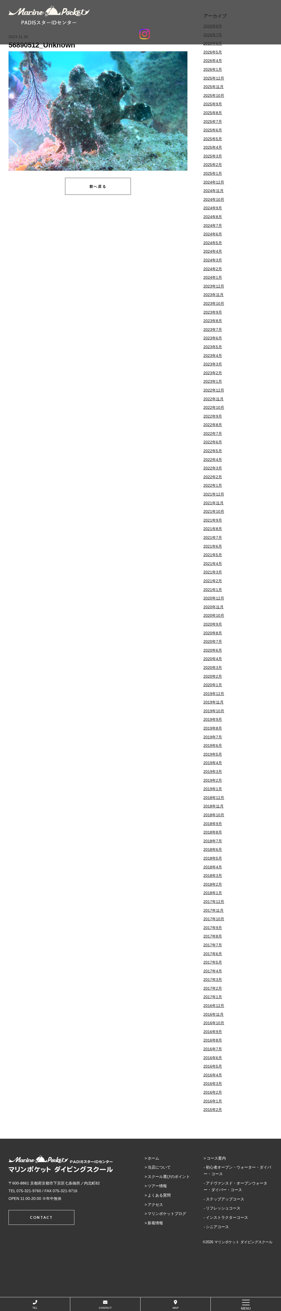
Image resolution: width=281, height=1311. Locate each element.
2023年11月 (213, 294)
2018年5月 (212, 858)
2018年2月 (212, 884)
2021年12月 (213, 494)
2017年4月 (212, 971)
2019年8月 (212, 728)
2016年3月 (212, 1083)
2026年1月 (212, 69)
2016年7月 (212, 1049)
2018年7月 (212, 841)
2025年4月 (212, 147)
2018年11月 (213, 806)
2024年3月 (212, 260)
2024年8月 (212, 217)
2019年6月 (212, 745)
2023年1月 (212, 381)
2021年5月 (212, 555)
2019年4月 (212, 763)
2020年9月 (212, 624)
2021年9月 (212, 520)
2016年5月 (212, 1066)
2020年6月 (212, 650)
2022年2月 (212, 477)
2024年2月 (212, 269)
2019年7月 (212, 737)
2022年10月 (213, 407)
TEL (35, 1307)
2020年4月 (212, 659)
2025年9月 (212, 104)
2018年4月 (212, 867)
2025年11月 (213, 87)
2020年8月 (212, 633)
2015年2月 (212, 1109)
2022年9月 (212, 416)
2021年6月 (212, 546)
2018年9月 (212, 824)
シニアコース (217, 1227)
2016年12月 (213, 1005)
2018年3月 (212, 875)
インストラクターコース (227, 1217)
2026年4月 (212, 60)
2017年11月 (213, 910)
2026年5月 (212, 52)
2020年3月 (212, 667)
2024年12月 (213, 182)
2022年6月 (212, 442)
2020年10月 (213, 615)
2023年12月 (213, 286)
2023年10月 (213, 303)
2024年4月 (212, 251)
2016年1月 (212, 1101)
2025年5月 (212, 139)
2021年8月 (212, 529)
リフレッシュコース (223, 1208)
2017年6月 (212, 954)
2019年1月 (212, 789)
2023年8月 (212, 321)
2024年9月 (212, 208)
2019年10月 (213, 711)
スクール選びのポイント (169, 1176)
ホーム (153, 1158)
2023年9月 (212, 312)
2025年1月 (212, 173)
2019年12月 (213, 693)
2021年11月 (213, 503)
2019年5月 (212, 754)
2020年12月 (213, 598)
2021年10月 (213, 511)
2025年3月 (212, 156)
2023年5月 (212, 347)
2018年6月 (212, 849)
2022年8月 (212, 425)
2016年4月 (212, 1075)
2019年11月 (213, 702)
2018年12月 (213, 797)
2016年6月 (212, 1058)
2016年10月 (213, 1023)
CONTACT (105, 1307)
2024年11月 (213, 191)
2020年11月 (213, 607)
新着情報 (155, 1223)
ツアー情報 (157, 1186)
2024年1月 (212, 277)
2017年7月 (212, 945)
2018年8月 (212, 832)
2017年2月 (212, 988)
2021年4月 (212, 563)
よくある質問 (159, 1195)
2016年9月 (212, 1031)
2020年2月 (212, 676)
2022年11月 (213, 399)
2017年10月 (213, 919)
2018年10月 (213, 815)
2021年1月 (212, 589)
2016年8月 (212, 1040)
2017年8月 (212, 936)
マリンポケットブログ (167, 1213)
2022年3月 (212, 468)
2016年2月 (212, 1092)
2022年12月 (213, 390)
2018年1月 (212, 893)
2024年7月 (212, 225)
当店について (159, 1167)
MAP (176, 1307)
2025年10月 (213, 95)
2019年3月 (212, 771)
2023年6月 (212, 338)
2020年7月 (212, 641)
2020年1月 (212, 685)
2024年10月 (213, 199)
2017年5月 (212, 962)
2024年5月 (212, 243)
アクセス (155, 1204)
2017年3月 (212, 979)
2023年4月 (212, 355)
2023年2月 (212, 373)
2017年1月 (212, 997)
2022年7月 (212, 433)
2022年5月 (212, 451)
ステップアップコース (225, 1199)
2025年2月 (212, 164)
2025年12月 (213, 78)
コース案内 (216, 1158)
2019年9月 (212, 719)
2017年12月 (213, 901)
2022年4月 (212, 459)
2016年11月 (213, 1014)
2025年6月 (212, 130)
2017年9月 (212, 927)
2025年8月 (212, 113)
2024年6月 (212, 234)
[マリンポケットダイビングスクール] (144, 15)
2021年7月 (212, 537)
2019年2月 (212, 780)
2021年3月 (212, 572)
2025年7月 (212, 121)
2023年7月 (212, 329)
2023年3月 (212, 364)
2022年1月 (212, 485)
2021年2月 (212, 581)
